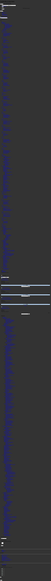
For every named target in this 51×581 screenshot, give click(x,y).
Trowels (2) (7, 351)
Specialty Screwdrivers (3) (9, 395)
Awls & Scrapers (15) (8, 356)
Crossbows (6, 239)
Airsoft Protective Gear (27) (9, 427)
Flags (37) (5, 457)
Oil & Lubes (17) (9, 340)
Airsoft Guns (3, 155)
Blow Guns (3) (7, 504)
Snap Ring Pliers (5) (8, 381)
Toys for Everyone (5, 269)
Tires (4, 135)
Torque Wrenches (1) (8, 423)
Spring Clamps (5, 58)
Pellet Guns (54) (9, 503)
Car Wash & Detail (5, 40)
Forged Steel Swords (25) (10, 489)
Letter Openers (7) (8, 469)
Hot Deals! (4, 28)
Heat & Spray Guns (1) (8, 367)
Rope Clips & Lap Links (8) (9, 371)
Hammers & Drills (5, 105)
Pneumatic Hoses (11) (8, 388)
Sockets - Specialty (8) (8, 402)
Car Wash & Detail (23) (9, 333)
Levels (4, 89)
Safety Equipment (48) (8, 350)
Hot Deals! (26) (6, 323)
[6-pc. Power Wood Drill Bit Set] (5, 297)
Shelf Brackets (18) (6, 452)
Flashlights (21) (6, 440)
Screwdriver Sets (5, 116)
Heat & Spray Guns (5, 77)
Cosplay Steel (5, 197)
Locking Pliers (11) (8, 379)
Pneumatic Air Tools (4, 101)
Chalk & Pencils (5, 51)
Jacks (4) (7, 338)
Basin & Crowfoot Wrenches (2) (10, 421)
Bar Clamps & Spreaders (6, 57)
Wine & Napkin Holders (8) (7, 461)
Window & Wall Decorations (7, 190)
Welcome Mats (5, 189)
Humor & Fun (5, 262)
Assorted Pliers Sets (6, 96)
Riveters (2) (8, 341)
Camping (4, 232)
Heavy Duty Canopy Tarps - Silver (9, 253)
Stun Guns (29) (6, 496)
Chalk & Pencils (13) (8, 349)
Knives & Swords (4, 191)
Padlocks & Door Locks (6, 178)
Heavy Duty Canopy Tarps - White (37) (11, 520)
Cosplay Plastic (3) (8, 465)
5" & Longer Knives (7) (10, 478)
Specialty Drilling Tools (6, 72)
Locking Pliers (5, 97)
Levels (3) (7, 374)
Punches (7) (7, 409)
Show (2, 276)
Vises (4, 59)
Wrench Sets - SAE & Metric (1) (10, 425)
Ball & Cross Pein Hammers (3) (10, 404)
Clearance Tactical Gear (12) (9, 321)
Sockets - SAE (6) (8, 401)
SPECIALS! (3, 23)
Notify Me (25, 305)
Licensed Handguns (7, 162)
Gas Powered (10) (6, 431)
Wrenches (3, 149)
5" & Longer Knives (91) (10, 482)
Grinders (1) (7, 366)
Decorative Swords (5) (8, 468)
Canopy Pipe (5, 251)
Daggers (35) (7, 484)
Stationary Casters (5, 134)
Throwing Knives (4, 225)
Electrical (7, 334)
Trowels (4, 53)
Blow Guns (4, 103)
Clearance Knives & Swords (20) (10, 320)
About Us (3, 13)
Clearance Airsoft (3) (8, 319)
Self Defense (3, 226)
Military (4, 263)
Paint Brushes (5, 179)
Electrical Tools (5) (6, 439)
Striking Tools (3, 126)
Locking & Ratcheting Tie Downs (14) (10, 347)
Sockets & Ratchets (6, 396)
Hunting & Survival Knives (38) (10, 485)
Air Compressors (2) (8, 384)
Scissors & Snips (5, 65)
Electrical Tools (5, 169)
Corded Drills (5, 76)
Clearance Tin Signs (7, 27)
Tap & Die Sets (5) (8, 365)
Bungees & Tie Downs (7, 346)
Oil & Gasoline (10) (6, 532)
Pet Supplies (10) (6, 534)
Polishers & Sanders (6, 78)
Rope (4, 180)
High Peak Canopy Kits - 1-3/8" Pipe (9, 250)
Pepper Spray (5, 229)
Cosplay (5, 463)
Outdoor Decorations (6, 188)
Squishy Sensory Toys (6, 268)
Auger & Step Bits (5, 70)
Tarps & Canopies (4, 247)
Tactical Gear (4, 507)
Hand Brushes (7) (8, 329)
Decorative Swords (5, 202)
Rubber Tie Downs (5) (8, 348)
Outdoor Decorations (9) (7, 458)
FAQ (2, 555)
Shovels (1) (7, 444)
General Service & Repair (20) (11, 339)
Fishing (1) (5, 499)
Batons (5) (5, 494)
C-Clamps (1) (7, 353)
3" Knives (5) (8, 477)
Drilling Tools (3, 68)
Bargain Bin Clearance (7, 318)
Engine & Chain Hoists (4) (10, 343)
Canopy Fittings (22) (6, 515)
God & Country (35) (6, 526)
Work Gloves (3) (6, 454)
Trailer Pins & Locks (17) (9, 417)
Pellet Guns (7, 237)
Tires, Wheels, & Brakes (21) (9, 345)
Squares (4, 90)
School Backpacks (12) (7, 451)
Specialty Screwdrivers (6, 117)
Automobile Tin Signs (6, 257)
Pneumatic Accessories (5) (9, 387)
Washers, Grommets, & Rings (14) (10, 373)
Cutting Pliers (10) (8, 378)
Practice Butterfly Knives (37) (11, 473)
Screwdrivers (3, 113)
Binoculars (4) (6, 497)
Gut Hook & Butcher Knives (7, 215)
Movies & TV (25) (6, 531)
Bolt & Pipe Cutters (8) (8, 357)
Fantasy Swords (5, 221)
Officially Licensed (6, 432)
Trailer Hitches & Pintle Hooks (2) (10, 415)
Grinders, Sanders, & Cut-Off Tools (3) (10, 386)
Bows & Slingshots (7, 238)
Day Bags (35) (6, 508)
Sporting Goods (4, 230)
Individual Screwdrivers (6, 115)
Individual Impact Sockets (6, 122)
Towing (3, 138)
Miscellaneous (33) (6, 448)
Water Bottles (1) (6, 506)
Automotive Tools (4, 38)
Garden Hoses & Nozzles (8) (9, 442)
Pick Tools (4, 110)
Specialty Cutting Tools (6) (9, 359)
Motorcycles (4, 264)
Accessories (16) (6, 493)
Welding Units (5, 146)
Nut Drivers (4, 123)
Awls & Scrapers (5, 63)
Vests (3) (5, 513)
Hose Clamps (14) (8, 369)
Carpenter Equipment (4, 50)
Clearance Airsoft (7, 24)
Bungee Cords (5, 46)
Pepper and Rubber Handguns (7, 228)
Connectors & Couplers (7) (9, 385)
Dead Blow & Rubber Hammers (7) (10, 406)
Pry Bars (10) (7, 391)
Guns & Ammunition (6, 261)
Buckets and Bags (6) (7, 437)
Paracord (4, 246)
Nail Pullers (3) (7, 390)
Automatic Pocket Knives (9, 471)
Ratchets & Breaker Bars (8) (9, 399)
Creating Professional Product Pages (7, 559)
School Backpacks (5, 181)
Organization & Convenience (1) (11, 344)
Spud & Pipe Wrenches (6, 152)
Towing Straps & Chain (6, 139)
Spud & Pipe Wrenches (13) (9, 422)
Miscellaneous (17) (6, 377)
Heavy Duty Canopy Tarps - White (9, 254)
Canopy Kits (5, 249)
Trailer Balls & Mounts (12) (9, 414)
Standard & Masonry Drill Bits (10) (10, 364)
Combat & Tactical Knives (6, 214)
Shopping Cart (4, 550)
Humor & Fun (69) (6, 528)
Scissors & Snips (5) (8, 358)
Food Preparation (5, 170)
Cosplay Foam (5, 195)
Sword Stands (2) (9, 491)
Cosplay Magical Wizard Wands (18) (10, 464)
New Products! (4, 22)
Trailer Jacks (5, 141)
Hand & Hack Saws (5, 64)
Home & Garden (5, 436)
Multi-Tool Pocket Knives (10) (9, 475)
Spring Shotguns (7, 165)
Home (2, 270)
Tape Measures (5, 91)
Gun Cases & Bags (5, 244)
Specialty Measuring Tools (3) (9, 375)
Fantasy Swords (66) (8, 487)
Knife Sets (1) (7, 474)
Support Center (4, 12)
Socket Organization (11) (9, 400)
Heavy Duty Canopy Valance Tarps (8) (9, 521)
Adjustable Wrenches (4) (9, 420)
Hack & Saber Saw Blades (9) (9, 328)
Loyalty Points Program (5, 557)
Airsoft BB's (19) (6, 428)
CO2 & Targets (7, 157)
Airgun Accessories (8, 235)
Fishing (4, 233)
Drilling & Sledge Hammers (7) (10, 407)
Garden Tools (5, 171)
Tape (4, 183)
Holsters (4, 245)
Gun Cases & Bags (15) (7, 510)
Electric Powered (6, 429)
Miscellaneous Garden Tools (8, 174)
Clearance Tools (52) (8, 322)
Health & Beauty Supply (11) (8, 445)
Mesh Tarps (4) (6, 522)
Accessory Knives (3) (7, 462)
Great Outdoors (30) (6, 527)
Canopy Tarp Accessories (6, 248)
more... (3, 37)
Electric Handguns (7, 159)
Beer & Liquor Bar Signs (6, 258)
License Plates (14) (6, 529)
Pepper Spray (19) (6, 495)
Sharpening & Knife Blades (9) (10, 331)
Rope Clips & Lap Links (6, 85)
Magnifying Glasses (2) (7, 447)
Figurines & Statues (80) (7, 456)
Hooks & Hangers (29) (8, 368)
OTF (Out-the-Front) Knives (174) (11, 472)
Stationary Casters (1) (8, 411)
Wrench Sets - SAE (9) (8, 424)
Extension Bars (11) (8, 397)
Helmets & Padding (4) (7, 511)
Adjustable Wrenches (6, 150)
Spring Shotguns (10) (8, 435)
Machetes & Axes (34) (7, 486)
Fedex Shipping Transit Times (6, 558)
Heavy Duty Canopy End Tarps (7, 255)
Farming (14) (5, 525)
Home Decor (3, 184)
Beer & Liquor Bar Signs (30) (8, 524)
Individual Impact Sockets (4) (9, 398)
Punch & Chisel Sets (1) (9, 408)
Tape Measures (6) (8, 376)
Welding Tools (4, 144)
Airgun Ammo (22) (9, 502)
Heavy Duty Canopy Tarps (7, 519)
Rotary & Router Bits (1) (9, 363)
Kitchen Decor (5, 187)
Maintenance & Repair (6, 42)
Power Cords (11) (6, 450)
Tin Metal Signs (5, 523)
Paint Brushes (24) (6, 449)
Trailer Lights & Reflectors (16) (10, 416)
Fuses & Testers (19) (9, 336)
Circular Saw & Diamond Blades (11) (10, 326)
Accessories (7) (8, 361)
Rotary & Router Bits (6, 71)
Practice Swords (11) (8, 488)
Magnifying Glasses (6, 177)
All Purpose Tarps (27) (7, 518)
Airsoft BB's (4, 158)
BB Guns (7, 236)
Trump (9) (5, 324)
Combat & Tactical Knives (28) (10, 483)
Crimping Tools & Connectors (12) (11, 335)
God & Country (5, 260)
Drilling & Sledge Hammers (7, 130)
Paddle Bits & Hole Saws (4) (9, 362)
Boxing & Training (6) (7, 498)
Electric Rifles (6, 160)
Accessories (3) (8, 419)
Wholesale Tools (4, 30)
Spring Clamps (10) (8, 354)
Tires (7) (7, 412)
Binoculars (4, 231)
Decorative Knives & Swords (5, 200)
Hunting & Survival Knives (6, 216)
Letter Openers (5, 203)
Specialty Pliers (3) (8, 382)
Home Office (5, 176)
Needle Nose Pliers (5, 98)
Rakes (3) (7, 443)
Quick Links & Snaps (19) (9, 370)
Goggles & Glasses (5, 243)
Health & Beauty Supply (6, 175)
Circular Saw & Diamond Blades (7, 33)
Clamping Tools (6, 352)
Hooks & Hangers (5, 82)
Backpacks (4, 241)
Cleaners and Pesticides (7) (7, 438)
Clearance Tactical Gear (8, 26)
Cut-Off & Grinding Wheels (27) (10, 327)
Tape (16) (5, 453)
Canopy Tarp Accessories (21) (8, 514)
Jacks (4, 41)
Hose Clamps (5, 83)
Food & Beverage (5, 259)
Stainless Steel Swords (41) (10, 490)
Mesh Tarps (4, 256)
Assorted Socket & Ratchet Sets (7, 121)
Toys (3, 533)
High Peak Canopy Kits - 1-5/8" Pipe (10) (11, 517)
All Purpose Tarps (5, 252)
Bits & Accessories (5, 114)
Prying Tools (3, 108)
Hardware (3, 81)
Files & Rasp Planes (6, 34)
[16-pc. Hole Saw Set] (4, 278)
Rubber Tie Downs (5, 47)
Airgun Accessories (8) (10, 501)
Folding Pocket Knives (7, 470)
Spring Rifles (6, 164)
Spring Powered (5, 163)
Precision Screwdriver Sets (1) (10, 394)
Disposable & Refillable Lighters (7, 168)
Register (3, 551)
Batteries (4, 166)
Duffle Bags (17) (6, 509)
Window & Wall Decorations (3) (8, 460)
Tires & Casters (6, 410)
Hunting (5, 500)
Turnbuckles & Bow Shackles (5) (10, 372)
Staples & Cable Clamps (6, 182)
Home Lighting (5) (6, 446)
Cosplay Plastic (5, 196)
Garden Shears (7, 172)
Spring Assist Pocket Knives (9, 479)
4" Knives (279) (9, 481)
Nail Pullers (4, 109)
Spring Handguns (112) (9, 434)
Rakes (5, 173)
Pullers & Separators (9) (9, 342)
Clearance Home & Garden (8, 25)
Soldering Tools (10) (9, 337)
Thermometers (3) (6, 459)
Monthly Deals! (5, 29)
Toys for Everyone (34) (7, 535)
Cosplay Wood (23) (8, 466)
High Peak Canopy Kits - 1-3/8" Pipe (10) (11, 516)
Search (2, 545)
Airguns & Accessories (8, 234)
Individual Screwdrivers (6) (9, 393)
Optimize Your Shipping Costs (6, 560)
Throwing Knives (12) (7, 492)
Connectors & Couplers (6, 104)
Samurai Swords (5, 222)
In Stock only (4, 275)
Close (1, 580)
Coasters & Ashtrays (6, 185)
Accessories (5, 39)
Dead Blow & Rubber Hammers (7, 129)
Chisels (4, 128)
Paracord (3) (5, 512)
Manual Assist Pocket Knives (9, 476)
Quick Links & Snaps (6, 84)
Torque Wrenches (5, 153)
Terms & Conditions (4, 14)
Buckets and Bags (5, 167)
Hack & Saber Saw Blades (6, 35)
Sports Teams (5, 266)
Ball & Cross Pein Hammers (7, 127)
